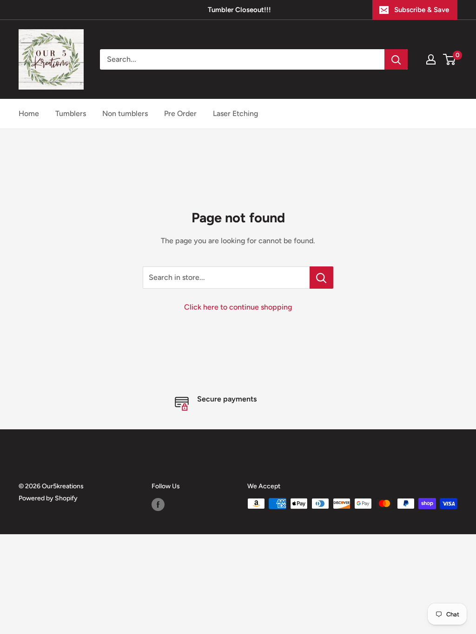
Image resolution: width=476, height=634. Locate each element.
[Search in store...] (321, 277)
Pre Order (180, 113)
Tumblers (70, 113)
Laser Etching (235, 113)
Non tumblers (125, 113)
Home (29, 113)
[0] (450, 59)
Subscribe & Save (421, 10)
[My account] (431, 59)
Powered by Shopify (48, 498)
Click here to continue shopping (238, 307)
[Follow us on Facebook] (158, 504)
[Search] (396, 59)
